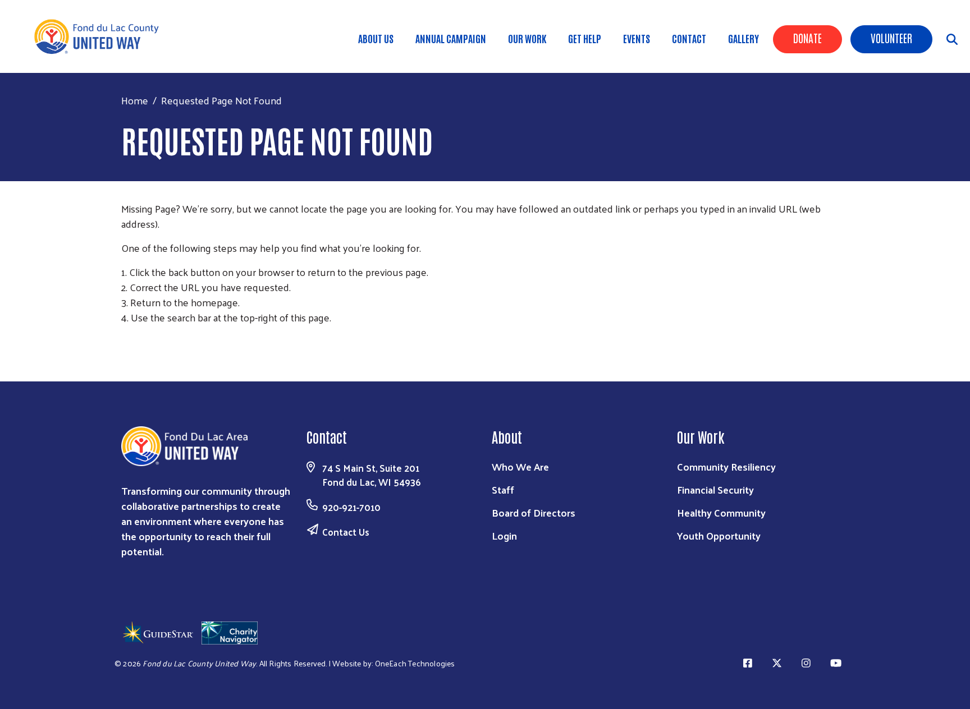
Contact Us (345, 531)
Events (636, 38)
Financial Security (715, 489)
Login (504, 535)
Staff (503, 489)
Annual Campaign (450, 38)
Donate (807, 37)
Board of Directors (533, 512)
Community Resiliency (726, 466)
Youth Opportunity (719, 535)
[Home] (101, 36)
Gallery (743, 38)
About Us (376, 38)
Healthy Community (721, 512)
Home (134, 100)
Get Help (584, 38)
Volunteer (891, 37)
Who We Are (520, 466)
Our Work (527, 38)
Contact (689, 38)
